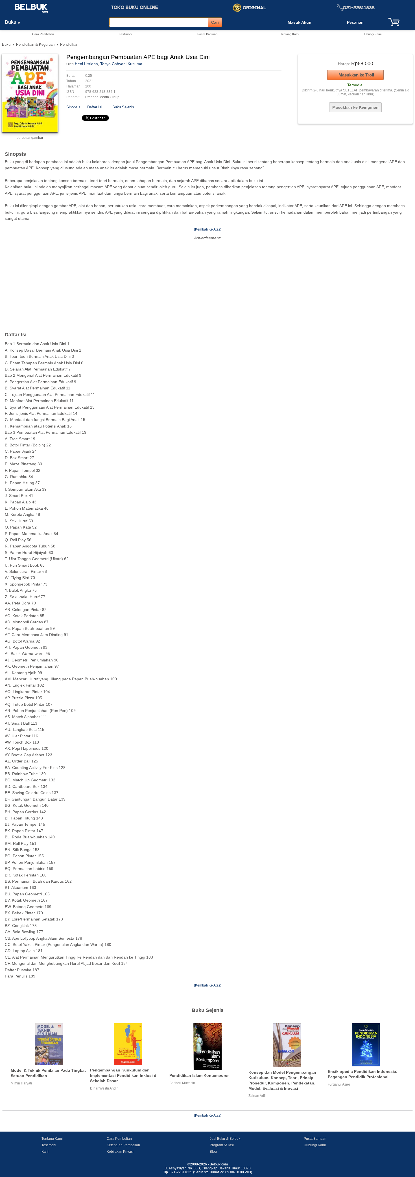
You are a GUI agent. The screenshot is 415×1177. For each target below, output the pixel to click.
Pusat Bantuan (207, 34)
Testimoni (125, 34)
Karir (45, 1152)
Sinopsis (73, 107)
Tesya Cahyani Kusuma (121, 64)
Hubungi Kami (371, 34)
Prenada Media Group (102, 97)
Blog (213, 1152)
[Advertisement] (207, 281)
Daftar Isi (94, 107)
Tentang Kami (289, 34)
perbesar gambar (30, 138)
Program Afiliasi (222, 1145)
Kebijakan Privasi (120, 1152)
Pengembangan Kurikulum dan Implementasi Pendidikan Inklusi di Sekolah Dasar (124, 1075)
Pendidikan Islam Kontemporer (199, 1075)
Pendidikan (69, 44)
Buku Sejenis (123, 107)
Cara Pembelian (43, 34)
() (207, 229)
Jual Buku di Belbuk (225, 1139)
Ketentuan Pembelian (123, 1145)
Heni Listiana (86, 64)
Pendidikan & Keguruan (35, 44)
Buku (11, 22)
